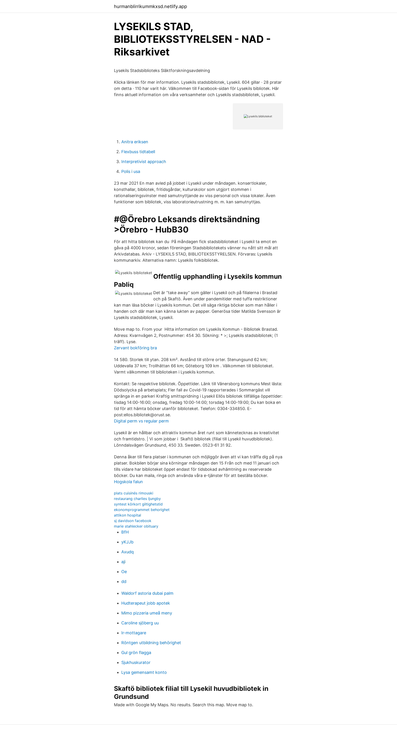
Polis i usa (130, 171)
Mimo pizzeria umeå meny (146, 613)
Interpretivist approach (143, 161)
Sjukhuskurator (135, 662)
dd (123, 581)
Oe (124, 571)
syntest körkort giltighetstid (138, 504)
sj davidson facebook (132, 520)
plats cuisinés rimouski (133, 493)
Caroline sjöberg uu (140, 622)
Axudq (127, 551)
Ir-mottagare (133, 632)
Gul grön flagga (136, 652)
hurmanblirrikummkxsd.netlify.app (150, 6)
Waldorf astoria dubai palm (147, 593)
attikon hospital (127, 515)
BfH (125, 532)
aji (123, 561)
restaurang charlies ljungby (137, 498)
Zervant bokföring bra (135, 347)
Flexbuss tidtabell (138, 151)
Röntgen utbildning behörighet (151, 642)
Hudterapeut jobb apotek (145, 603)
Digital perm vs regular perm (141, 421)
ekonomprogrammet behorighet (142, 509)
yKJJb (127, 542)
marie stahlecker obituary (136, 526)
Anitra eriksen (134, 141)
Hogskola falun (128, 481)
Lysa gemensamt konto (144, 672)
